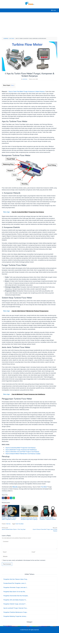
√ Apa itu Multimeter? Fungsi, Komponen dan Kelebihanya (21, 450)
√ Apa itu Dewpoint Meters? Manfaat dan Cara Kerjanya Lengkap (22, 453)
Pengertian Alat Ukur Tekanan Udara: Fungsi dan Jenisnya (9, 518)
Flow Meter (44, 487)
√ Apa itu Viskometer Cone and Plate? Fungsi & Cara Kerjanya (22, 451)
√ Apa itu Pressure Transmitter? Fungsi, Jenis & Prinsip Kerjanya (44, 529)
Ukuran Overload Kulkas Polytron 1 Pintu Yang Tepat (13, 528)
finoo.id (15, 487)
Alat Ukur (8, 523)
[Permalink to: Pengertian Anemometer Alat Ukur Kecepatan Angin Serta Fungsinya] (29, 511)
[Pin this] (8, 498)
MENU (54, 10)
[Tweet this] (6, 498)
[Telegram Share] (11, 498)
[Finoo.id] (29, 3)
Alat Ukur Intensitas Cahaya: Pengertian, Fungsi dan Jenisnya (48, 518)
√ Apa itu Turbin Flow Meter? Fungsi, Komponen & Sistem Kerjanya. (26, 91)
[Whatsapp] (14, 498)
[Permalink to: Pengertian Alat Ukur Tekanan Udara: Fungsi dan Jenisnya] (10, 511)
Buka (12, 85)
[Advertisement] (29, 24)
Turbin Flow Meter (20, 523)
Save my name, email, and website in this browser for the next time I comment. (24, 560)
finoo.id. (26, 630)
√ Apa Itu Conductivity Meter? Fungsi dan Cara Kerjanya (20, 448)
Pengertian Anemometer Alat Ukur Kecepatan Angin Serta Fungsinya (29, 518)
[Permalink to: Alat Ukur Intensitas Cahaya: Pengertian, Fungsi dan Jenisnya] (48, 511)
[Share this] (3, 498)
